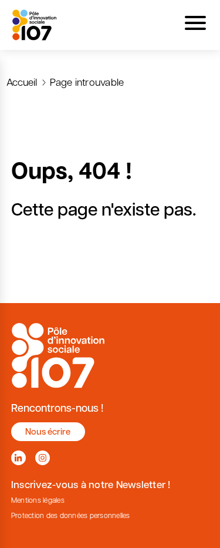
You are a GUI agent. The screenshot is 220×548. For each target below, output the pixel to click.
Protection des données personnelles (70, 515)
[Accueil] (34, 25)
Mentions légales (38, 500)
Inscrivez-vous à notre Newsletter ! (91, 484)
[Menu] (195, 25)
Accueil (21, 81)
